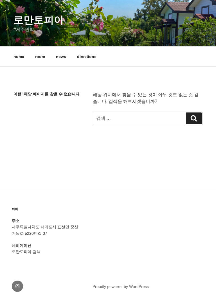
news (61, 56)
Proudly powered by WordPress (121, 286)
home (19, 56)
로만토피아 (39, 20)
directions (86, 56)
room (40, 56)
